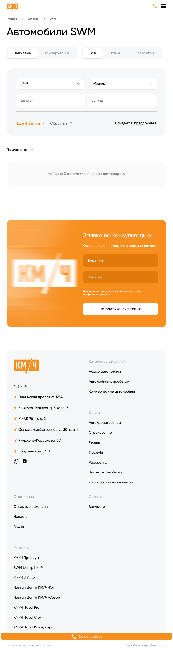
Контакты (21, 548)
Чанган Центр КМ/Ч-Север (37, 597)
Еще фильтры (28, 123)
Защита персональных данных (30, 645)
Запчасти (97, 506)
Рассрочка (98, 462)
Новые (115, 53)
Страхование (100, 432)
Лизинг (94, 442)
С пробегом (144, 53)
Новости (21, 516)
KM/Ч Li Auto (24, 577)
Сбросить (59, 123)
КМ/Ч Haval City (27, 617)
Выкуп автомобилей (105, 472)
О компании (24, 496)
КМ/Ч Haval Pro (26, 607)
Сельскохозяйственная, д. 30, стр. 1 (48, 429)
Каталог (33, 18)
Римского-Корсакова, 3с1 (39, 440)
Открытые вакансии (31, 506)
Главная (12, 18)
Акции (19, 526)
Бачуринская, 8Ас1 (34, 451)
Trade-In (96, 452)
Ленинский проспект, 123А (40, 397)
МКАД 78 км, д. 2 (32, 419)
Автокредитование (105, 422)
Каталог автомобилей (107, 361)
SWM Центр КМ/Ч (28, 567)
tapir (162, 645)
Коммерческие (56, 53)
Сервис (95, 496)
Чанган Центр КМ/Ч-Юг (34, 587)
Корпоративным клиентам (111, 482)
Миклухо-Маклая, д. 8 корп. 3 (43, 408)
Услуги (94, 412)
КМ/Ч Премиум (26, 557)
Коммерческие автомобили (112, 391)
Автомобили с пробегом (109, 381)
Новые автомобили (105, 371)
